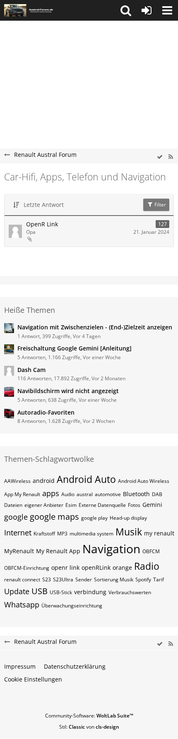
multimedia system (91, 533)
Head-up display (128, 517)
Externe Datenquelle (102, 505)
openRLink (96, 567)
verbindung (90, 592)
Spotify (143, 579)
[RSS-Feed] (170, 157)
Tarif (158, 579)
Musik (128, 531)
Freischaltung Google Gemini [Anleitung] (74, 348)
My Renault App (58, 551)
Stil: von (89, 726)
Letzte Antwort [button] (44, 205)
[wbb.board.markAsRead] (159, 157)
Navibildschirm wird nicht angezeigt (68, 391)
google (16, 517)
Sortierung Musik (113, 579)
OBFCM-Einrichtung (26, 567)
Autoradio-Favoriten (46, 412)
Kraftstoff (44, 533)
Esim (71, 505)
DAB (157, 494)
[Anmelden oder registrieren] (146, 10)
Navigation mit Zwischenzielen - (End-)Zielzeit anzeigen (94, 327)
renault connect (22, 579)
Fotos (134, 505)
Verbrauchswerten (129, 592)
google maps (54, 516)
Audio (68, 494)
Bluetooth (136, 494)
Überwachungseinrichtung (71, 605)
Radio (146, 566)
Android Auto (86, 479)
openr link (65, 567)
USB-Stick (61, 592)
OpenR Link (42, 224)
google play (94, 517)
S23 (46, 579)
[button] (126, 10)
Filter (159, 204)
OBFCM (151, 551)
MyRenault (19, 551)
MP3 (62, 533)
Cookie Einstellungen (33, 679)
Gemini (152, 505)
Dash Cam (31, 370)
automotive (108, 494)
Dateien (13, 505)
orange (122, 567)
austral (85, 494)
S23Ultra (63, 579)
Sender (83, 579)
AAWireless (17, 481)
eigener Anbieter (43, 505)
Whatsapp (21, 604)
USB (39, 591)
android (44, 481)
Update (16, 591)
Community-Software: (89, 715)
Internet (17, 532)
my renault (159, 533)
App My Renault (22, 494)
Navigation (111, 549)
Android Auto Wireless (143, 481)
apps (50, 493)
